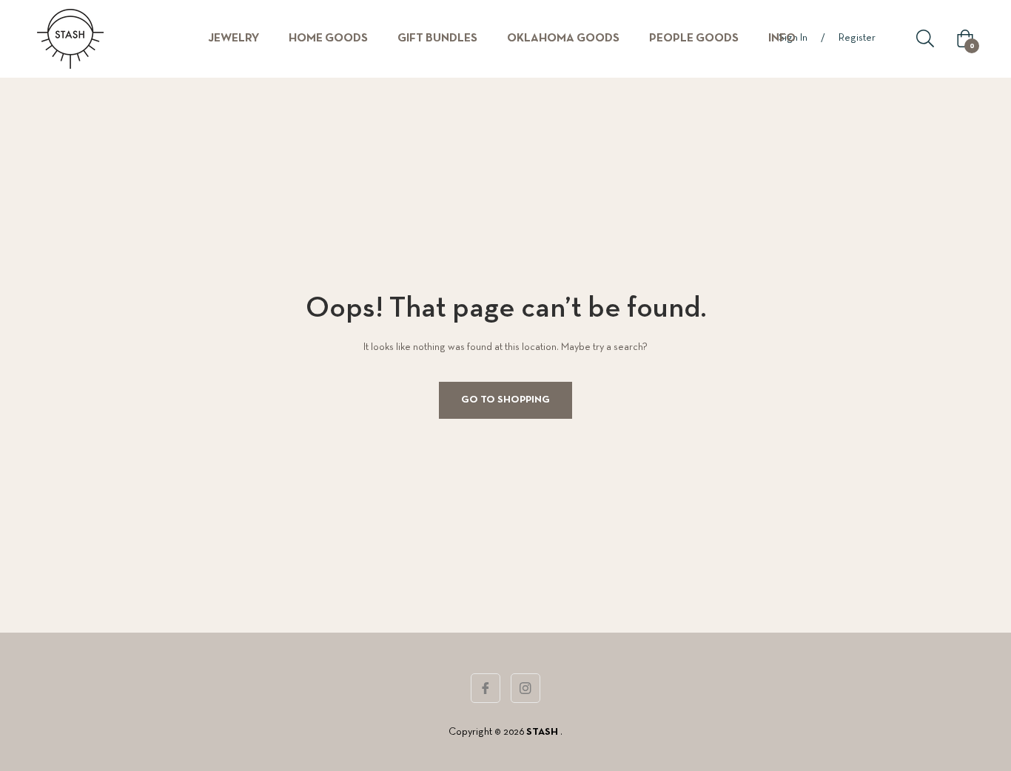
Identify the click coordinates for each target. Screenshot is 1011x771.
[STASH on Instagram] (525, 688)
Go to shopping (505, 400)
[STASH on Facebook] (485, 688)
